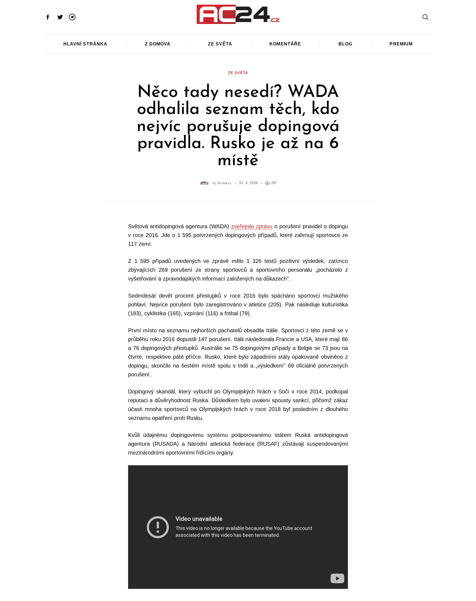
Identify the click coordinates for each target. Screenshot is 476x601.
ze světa (238, 73)
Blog (345, 44)
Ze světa (220, 44)
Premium (401, 44)
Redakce (224, 183)
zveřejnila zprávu (251, 226)
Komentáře (285, 44)
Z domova (158, 44)
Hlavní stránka (85, 44)
